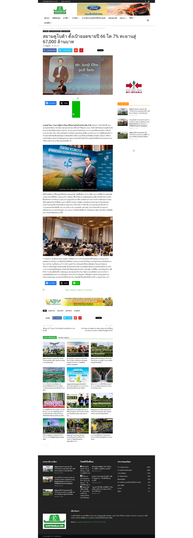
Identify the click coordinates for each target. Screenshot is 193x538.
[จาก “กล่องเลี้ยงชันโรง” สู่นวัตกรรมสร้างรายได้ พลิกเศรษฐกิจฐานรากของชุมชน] (102, 425)
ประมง (120, 488)
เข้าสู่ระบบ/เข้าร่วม (65, 1)
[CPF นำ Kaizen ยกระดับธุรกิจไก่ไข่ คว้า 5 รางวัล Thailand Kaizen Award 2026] (54, 425)
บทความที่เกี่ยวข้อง (50, 337)
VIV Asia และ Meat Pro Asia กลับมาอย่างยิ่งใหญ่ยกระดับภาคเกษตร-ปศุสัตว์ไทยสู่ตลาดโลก (97, 329)
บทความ (122, 18)
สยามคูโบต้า (77, 310)
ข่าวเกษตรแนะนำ (66, 31)
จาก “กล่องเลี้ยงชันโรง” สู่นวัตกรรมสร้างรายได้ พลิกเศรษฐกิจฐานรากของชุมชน (101, 437)
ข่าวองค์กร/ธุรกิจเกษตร (55, 31)
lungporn (47, 45)
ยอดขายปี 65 (60, 310)
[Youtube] (148, 1)
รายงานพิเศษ (122, 473)
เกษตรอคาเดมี (112, 18)
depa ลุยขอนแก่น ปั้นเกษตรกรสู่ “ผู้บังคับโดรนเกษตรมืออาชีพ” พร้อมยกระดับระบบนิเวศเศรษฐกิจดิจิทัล (101, 411)
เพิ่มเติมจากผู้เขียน (63, 337)
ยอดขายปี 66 (69, 310)
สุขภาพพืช (121, 485)
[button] (147, 20)
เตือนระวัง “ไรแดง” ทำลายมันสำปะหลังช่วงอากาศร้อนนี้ (59, 329)
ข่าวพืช (65, 18)
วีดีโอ (131, 18)
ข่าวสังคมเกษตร (123, 476)
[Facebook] (145, 1)
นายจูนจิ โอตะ (51, 310)
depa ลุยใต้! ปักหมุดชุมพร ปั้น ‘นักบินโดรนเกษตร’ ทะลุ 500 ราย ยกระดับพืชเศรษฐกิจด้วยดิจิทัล (101, 360)
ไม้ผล (119, 491)
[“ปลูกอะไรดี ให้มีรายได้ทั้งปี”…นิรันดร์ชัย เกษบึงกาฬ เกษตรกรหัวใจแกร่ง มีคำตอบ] (85, 492)
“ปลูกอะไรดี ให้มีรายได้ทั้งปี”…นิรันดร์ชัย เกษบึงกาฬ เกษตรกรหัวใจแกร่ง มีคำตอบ (102, 489)
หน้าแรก (46, 18)
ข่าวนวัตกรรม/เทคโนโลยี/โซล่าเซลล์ (93, 18)
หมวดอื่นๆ (47, 23)
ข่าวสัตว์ (75, 18)
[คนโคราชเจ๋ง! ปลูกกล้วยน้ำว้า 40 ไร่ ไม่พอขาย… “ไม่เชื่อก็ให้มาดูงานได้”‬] (85, 481)
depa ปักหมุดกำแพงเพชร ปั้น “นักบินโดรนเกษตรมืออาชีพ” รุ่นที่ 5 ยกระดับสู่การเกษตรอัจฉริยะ (54, 360)
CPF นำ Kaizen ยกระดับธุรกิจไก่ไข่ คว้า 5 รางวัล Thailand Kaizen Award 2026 (53, 437)
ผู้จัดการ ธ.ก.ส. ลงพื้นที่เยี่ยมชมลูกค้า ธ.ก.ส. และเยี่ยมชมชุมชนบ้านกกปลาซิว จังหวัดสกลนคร (101, 386)
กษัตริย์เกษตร (56, 18)
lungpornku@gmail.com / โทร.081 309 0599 (91, 522)
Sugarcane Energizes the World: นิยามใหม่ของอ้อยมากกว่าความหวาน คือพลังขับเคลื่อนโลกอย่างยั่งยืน (77, 386)
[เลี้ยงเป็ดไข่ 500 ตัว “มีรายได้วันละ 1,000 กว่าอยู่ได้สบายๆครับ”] (85, 471)
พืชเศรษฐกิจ (121, 479)
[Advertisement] (134, 60)
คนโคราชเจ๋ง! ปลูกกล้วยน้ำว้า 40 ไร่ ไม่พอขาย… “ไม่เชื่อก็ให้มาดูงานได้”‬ (102, 478)
